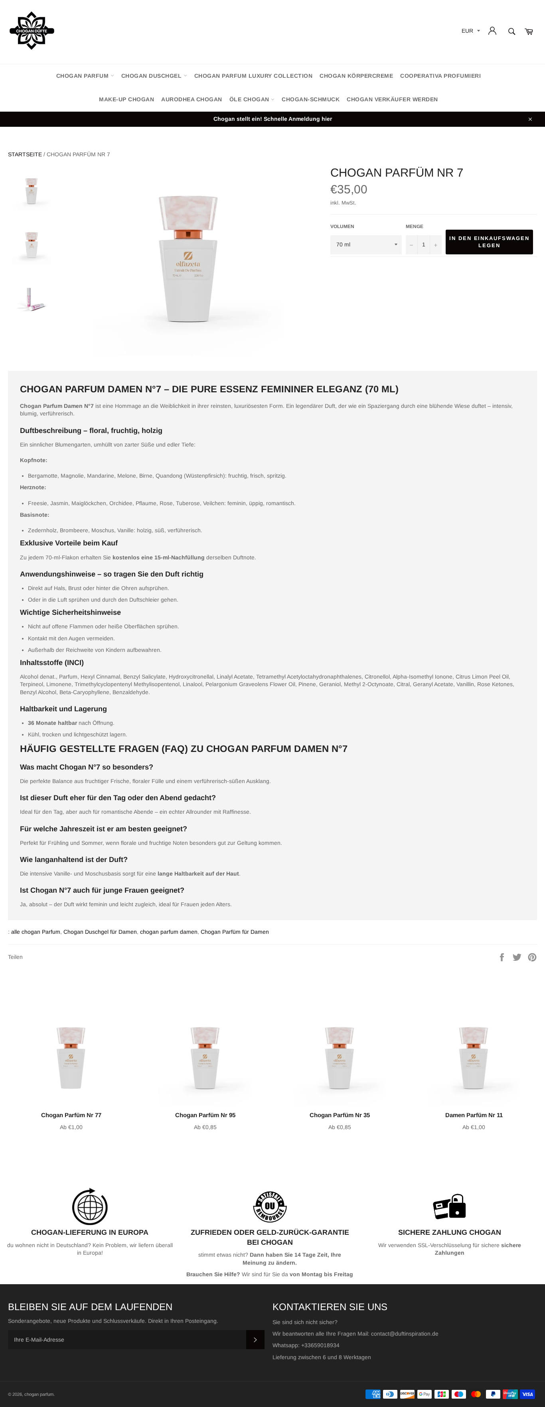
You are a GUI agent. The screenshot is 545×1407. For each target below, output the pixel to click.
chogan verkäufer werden (392, 99)
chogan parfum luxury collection (253, 76)
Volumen (342, 226)
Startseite (25, 154)
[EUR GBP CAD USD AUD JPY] (470, 32)
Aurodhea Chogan (191, 99)
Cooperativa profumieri (440, 76)
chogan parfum (83, 76)
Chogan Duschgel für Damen (100, 932)
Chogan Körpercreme (356, 76)
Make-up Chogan (126, 99)
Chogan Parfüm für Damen (235, 932)
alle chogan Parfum (35, 932)
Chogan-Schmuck (311, 99)
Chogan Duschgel (152, 76)
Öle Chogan (250, 99)
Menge (414, 226)
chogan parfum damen (168, 932)
